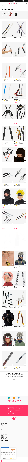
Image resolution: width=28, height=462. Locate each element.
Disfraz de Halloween (10, 383)
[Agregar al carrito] (12, 35)
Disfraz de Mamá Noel (10, 390)
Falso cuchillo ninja (4, 326)
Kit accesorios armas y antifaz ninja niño (19, 120)
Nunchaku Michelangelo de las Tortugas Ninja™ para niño (19, 326)
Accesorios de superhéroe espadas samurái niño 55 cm (7, 120)
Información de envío (4, 434)
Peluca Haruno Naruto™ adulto (6, 286)
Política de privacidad (4, 423)
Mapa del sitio (3, 424)
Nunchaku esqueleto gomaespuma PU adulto (20, 286)
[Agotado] (25, 97)
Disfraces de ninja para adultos (16, 17)
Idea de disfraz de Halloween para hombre (24, 384)
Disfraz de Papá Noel (17, 390)
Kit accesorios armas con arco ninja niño (19, 141)
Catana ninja (16, 99)
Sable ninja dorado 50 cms (17, 225)
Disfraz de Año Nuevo (4, 393)
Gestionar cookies (3, 438)
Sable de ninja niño (4, 37)
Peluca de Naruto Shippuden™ (18, 204)
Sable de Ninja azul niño (5, 99)
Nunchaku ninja (4, 141)
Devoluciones (3, 433)
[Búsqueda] (26, 6)
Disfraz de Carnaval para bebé (24, 387)
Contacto (2, 436)
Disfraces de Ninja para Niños (10, 17)
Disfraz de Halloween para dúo (17, 384)
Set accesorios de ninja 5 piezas (6, 306)
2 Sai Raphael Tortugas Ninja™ (18, 306)
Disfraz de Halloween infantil (3, 387)
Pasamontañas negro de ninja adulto (6, 204)
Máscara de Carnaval (4, 390)
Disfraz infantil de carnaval (10, 387)
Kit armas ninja (4, 225)
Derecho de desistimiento (4, 437)
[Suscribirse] (20, 413)
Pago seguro (3, 435)
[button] (1, 3)
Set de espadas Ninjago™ (17, 37)
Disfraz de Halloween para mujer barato (4, 384)
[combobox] (14, 6)
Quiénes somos (3, 425)
